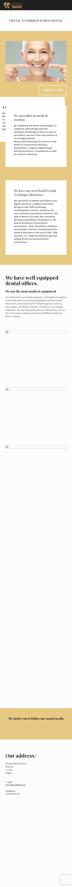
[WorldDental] (13, 5)
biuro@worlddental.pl (15, 785)
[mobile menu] (67, 5)
